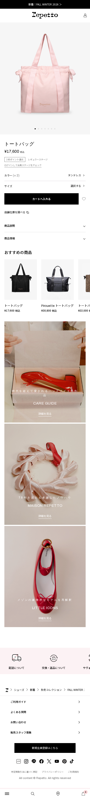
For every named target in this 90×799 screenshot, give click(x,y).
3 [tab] (41, 133)
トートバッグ (13, 305)
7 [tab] (55, 133)
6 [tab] (51, 133)
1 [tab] (35, 133)
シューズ (19, 690)
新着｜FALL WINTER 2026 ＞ (45, 4)
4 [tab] (45, 133)
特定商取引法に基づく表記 (24, 771)
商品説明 (9, 225)
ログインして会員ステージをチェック (23, 165)
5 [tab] (48, 133)
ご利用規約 (73, 771)
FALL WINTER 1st (77, 690)
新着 (32, 690)
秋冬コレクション (51, 690)
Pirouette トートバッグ (57, 305)
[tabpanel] (45, 78)
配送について (16, 668)
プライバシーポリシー (53, 771)
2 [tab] (38, 133)
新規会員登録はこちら (45, 748)
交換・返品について (54, 668)
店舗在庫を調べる (14, 212)
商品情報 (9, 238)
